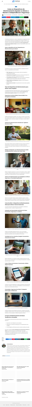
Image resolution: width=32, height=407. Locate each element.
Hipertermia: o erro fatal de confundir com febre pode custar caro (23, 392)
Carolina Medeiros (10, 344)
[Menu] (2, 1)
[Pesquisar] (29, 1)
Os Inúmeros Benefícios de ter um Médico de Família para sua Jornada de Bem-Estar (23, 380)
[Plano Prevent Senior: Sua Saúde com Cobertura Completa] (8, 374)
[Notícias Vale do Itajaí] (16, 1)
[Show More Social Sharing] (29, 17)
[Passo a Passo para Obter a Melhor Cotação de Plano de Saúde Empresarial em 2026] (8, 387)
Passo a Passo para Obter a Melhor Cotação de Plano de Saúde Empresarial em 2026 (8, 392)
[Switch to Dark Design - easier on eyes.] (28, 1)
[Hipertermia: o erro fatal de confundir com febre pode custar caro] (23, 387)
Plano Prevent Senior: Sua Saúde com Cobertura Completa (7, 380)
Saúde (16, 6)
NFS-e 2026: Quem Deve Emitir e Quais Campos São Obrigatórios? (23, 367)
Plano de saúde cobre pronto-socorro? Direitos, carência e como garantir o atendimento (8, 367)
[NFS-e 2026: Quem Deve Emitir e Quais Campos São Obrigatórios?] (23, 361)
